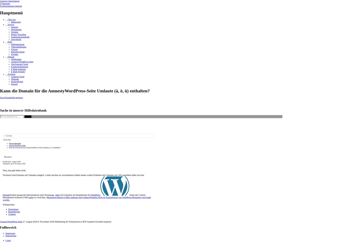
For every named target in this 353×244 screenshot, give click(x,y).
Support (14, 27)
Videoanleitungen (18, 47)
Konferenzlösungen (19, 67)
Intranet (14, 84)
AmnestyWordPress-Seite (22, 62)
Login (8, 240)
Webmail (15, 79)
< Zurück (8, 136)
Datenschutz (11, 236)
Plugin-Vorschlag (18, 34)
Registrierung (14, 212)
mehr (57, 195)
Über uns (12, 19)
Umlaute (12, 214)
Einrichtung (13, 209)
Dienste (11, 57)
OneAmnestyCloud (19, 64)
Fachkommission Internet (11, 6)
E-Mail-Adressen (18, 69)
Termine (14, 32)
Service (11, 24)
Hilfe (10, 42)
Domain (6, 195)
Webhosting (16, 59)
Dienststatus (16, 29)
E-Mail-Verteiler (18, 72)
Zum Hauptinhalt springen (11, 97)
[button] (8, 157)
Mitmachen (16, 22)
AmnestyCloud (17, 77)
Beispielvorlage (18, 52)
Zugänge (11, 74)
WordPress (95, 195)
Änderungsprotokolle (20, 37)
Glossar (14, 49)
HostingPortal (17, 82)
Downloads (16, 39)
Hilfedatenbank (17, 44)
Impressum (10, 233)
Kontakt (14, 54)
